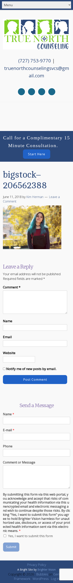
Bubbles (42, 574)
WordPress (41, 578)
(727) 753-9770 (34, 60)
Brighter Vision (46, 569)
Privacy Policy (36, 564)
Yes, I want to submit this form (30, 536)
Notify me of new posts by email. (31, 369)
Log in (55, 578)
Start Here (36, 154)
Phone (7, 446)
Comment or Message (19, 462)
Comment (11, 287)
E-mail (8, 430)
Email (7, 337)
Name (7, 321)
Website (9, 353)
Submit (11, 547)
